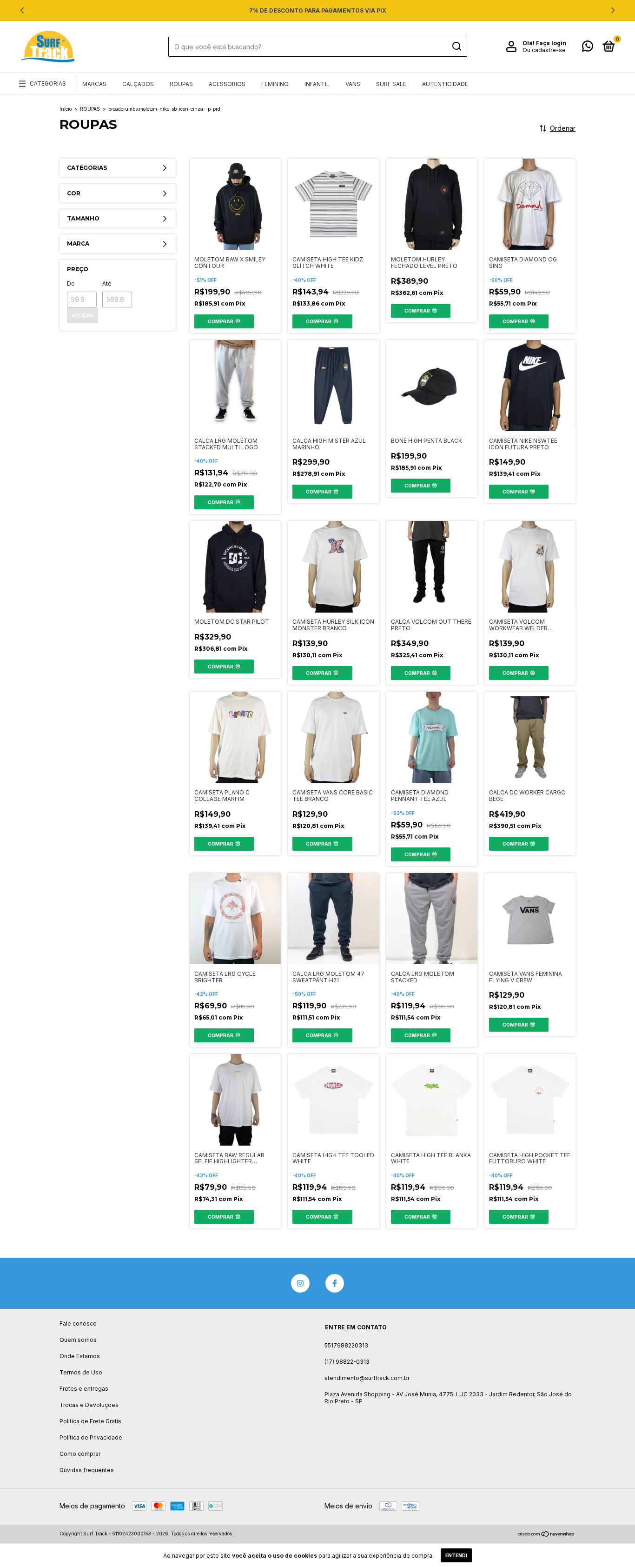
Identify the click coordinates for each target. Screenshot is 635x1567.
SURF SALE (391, 83)
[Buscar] (456, 46)
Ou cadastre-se (544, 50)
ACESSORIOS (227, 83)
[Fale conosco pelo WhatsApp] (587, 48)
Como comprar (80, 1453)
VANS (352, 83)
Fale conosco (78, 1323)
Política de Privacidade (91, 1437)
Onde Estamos (80, 1356)
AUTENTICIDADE (445, 83)
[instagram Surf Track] (300, 1283)
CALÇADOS (138, 83)
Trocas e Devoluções (89, 1404)
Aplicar (82, 315)
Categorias (48, 83)
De (71, 283)
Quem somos (78, 1339)
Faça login (551, 43)
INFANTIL (317, 83)
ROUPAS (181, 83)
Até (107, 283)
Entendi (456, 1555)
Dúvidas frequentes (87, 1470)
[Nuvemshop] (546, 1535)
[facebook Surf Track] (334, 1283)
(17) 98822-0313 (347, 1361)
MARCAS (94, 83)
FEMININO (275, 83)
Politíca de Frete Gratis (90, 1421)
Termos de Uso (81, 1372)
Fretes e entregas (84, 1388)
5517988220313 (346, 1345)
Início (66, 109)
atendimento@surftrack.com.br (367, 1377)
